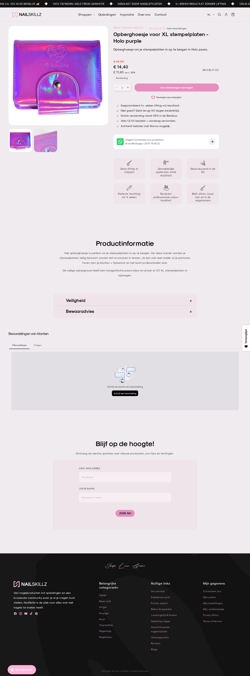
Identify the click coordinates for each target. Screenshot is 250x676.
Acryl (102, 619)
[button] (219, 14)
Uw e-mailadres (89, 468)
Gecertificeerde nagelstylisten (160, 629)
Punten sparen (159, 603)
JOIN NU (125, 513)
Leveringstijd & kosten (164, 615)
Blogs (154, 649)
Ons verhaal (158, 591)
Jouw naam (86, 488)
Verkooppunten (160, 637)
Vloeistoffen (106, 625)
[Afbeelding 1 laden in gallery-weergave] (20, 140)
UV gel (103, 607)
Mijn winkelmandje (213, 609)
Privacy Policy (211, 615)
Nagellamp (105, 631)
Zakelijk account (160, 597)
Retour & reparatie (161, 609)
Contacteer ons (212, 591)
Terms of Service (212, 621)
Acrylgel (104, 613)
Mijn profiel (209, 597)
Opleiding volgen (160, 621)
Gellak (102, 595)
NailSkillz (124, 671)
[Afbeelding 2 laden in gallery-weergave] (45, 140)
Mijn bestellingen (213, 603)
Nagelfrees (105, 637)
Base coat (105, 601)
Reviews (155, 643)
